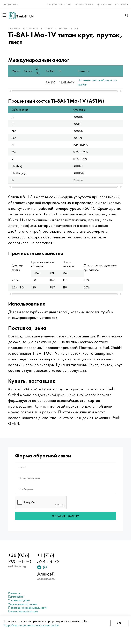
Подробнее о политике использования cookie (31, 625)
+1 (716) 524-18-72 (48, 558)
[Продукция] (5, 15)
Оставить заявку (65, 516)
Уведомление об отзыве (22, 604)
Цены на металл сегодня (23, 611)
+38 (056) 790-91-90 (59, 4)
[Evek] (21, 15)
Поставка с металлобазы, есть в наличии (98, 82)
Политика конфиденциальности (27, 608)
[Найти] (126, 15)
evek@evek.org (84, 4)
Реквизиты (14, 593)
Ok (119, 623)
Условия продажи (19, 600)
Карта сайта (16, 596)
